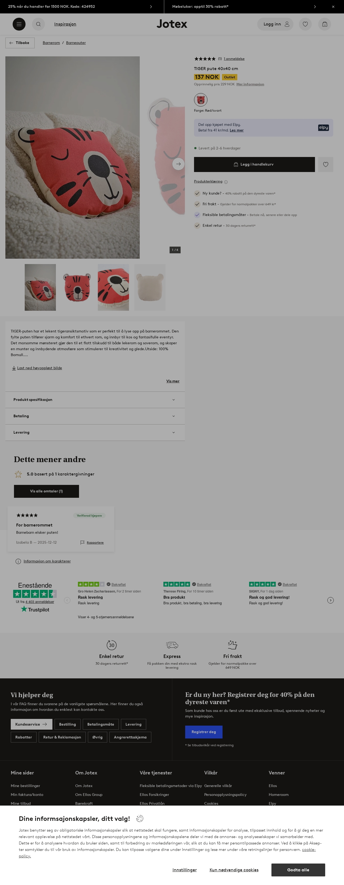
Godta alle (298, 869)
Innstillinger (185, 869)
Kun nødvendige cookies (234, 869)
